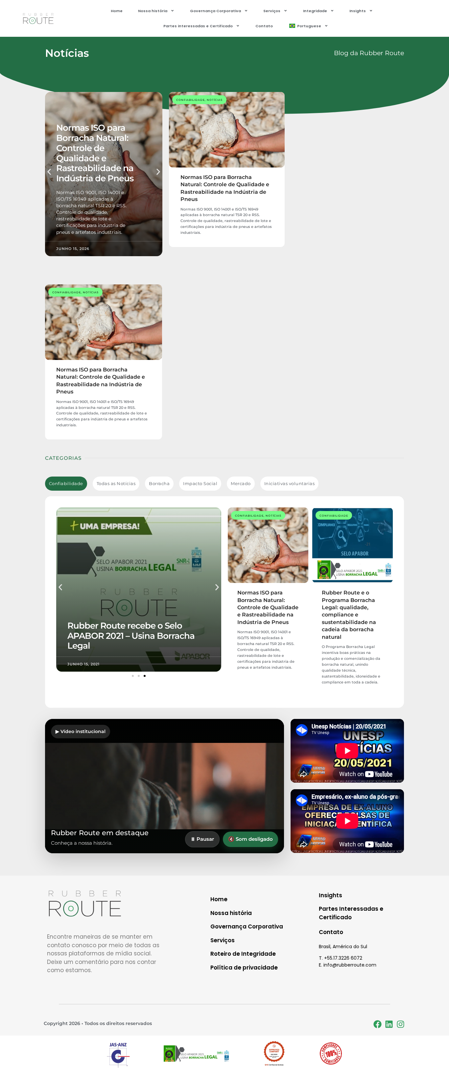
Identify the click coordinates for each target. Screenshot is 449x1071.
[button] (49, 172)
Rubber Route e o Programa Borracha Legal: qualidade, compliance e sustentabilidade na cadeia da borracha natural (349, 615)
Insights (357, 10)
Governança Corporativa (215, 10)
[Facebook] (377, 1024)
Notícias (215, 99)
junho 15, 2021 (83, 664)
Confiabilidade (190, 99)
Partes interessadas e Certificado (198, 26)
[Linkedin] (389, 1024)
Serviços (271, 10)
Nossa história (152, 10)
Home (117, 10)
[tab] (66, 484)
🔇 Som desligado (250, 839)
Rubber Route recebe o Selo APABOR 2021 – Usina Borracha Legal (131, 635)
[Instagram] (400, 1024)
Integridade (315, 10)
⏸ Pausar (202, 839)
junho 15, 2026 (72, 248)
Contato (264, 26)
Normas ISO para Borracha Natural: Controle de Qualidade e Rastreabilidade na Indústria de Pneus (94, 153)
